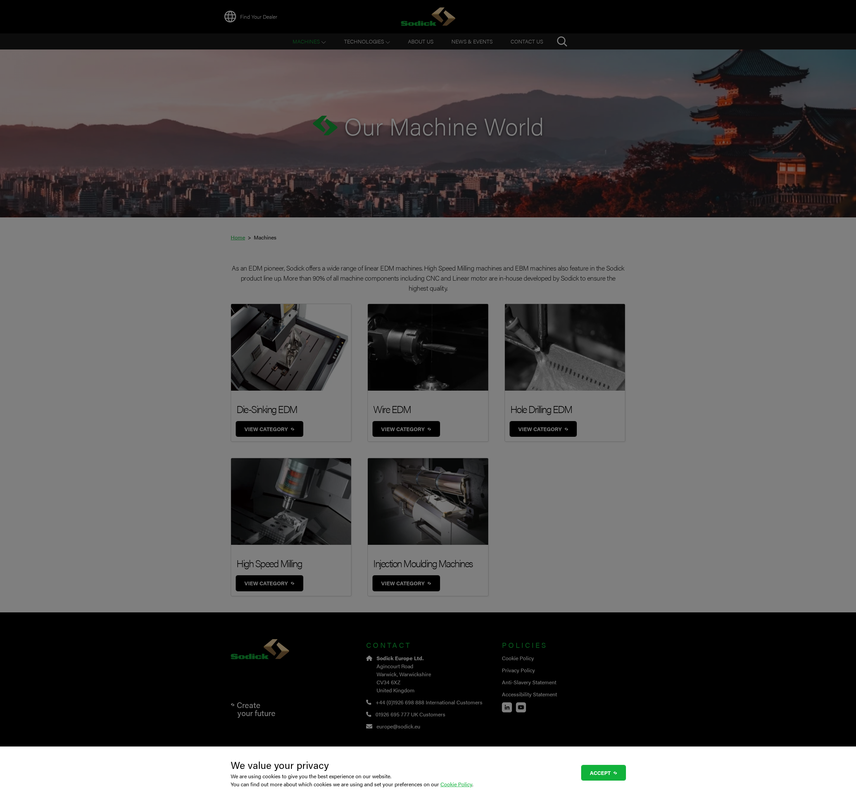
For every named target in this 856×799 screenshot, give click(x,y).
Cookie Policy (456, 784)
